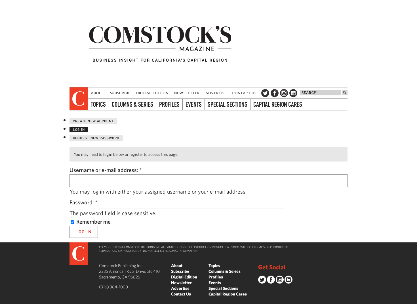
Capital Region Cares (277, 104)
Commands (4, 299)
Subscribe (120, 93)
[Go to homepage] (160, 43)
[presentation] (79, 98)
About (97, 93)
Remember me (93, 221)
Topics (98, 104)
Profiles (169, 104)
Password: (83, 202)
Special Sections (227, 104)
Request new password (96, 138)
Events (194, 104)
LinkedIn (293, 93)
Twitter (265, 93)
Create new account (93, 121)
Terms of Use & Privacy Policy (120, 250)
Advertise (216, 93)
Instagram (284, 93)
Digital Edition (152, 93)
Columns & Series (132, 104)
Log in (79, 129)
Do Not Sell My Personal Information (170, 250)
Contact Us (244, 93)
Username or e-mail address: (106, 170)
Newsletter (187, 93)
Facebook (275, 93)
